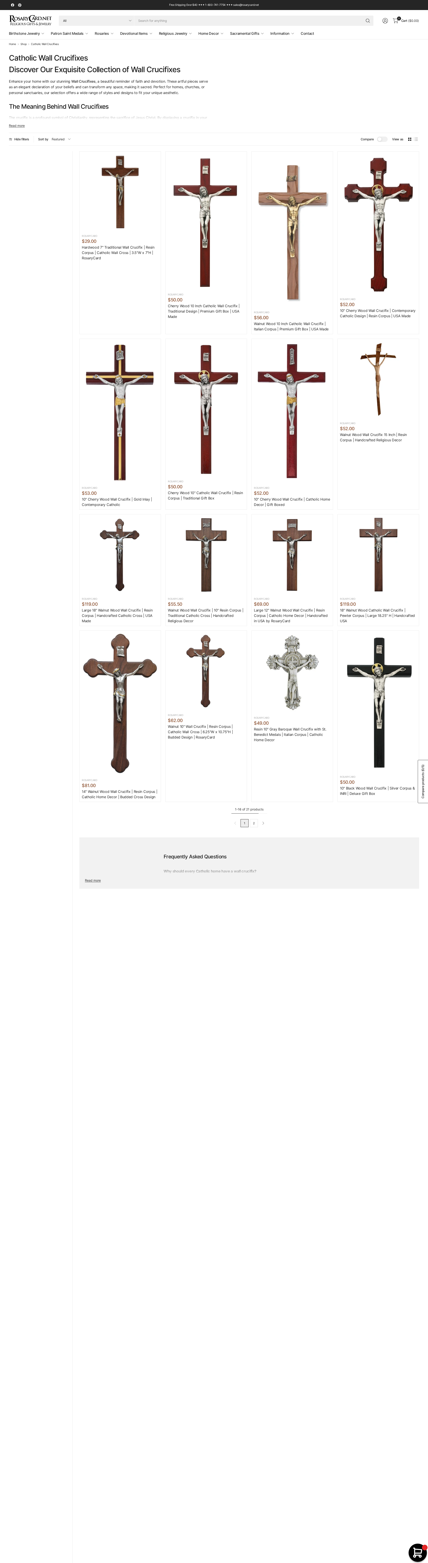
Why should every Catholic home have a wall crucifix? (210, 871)
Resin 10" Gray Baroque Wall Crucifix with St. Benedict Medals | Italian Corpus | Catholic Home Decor (290, 734)
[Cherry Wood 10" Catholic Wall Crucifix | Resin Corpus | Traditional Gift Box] (206, 408)
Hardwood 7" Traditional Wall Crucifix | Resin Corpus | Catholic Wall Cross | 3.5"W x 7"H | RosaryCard (118, 252)
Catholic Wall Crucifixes (45, 44)
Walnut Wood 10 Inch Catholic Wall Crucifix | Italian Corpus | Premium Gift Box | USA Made (291, 326)
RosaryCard (89, 235)
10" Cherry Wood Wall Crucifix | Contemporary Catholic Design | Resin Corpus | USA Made (378, 313)
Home (12, 44)
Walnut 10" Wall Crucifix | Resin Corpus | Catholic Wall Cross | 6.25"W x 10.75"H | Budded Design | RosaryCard (200, 731)
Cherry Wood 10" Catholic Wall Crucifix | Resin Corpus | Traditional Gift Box (205, 495)
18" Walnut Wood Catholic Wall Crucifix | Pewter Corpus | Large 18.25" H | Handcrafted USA (377, 615)
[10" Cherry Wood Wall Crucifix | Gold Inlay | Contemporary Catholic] (120, 412)
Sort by (43, 139)
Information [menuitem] (279, 33)
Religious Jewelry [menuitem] (173, 33)
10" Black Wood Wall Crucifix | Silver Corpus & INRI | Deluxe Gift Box (377, 791)
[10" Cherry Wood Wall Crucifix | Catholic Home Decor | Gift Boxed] (292, 412)
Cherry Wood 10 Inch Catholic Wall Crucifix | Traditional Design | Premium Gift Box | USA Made (204, 311)
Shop (24, 44)
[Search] (367, 21)
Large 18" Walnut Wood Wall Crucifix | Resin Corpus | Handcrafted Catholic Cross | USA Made (117, 615)
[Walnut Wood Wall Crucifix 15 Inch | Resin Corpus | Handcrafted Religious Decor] (378, 379)
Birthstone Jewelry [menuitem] (24, 33)
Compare (367, 139)
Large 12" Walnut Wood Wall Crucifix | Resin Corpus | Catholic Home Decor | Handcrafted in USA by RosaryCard (291, 615)
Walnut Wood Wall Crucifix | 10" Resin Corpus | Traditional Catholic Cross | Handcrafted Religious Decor (205, 615)
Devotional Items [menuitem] (134, 33)
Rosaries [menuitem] (102, 33)
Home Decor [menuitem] (208, 33)
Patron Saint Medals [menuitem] (67, 33)
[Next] (263, 823)
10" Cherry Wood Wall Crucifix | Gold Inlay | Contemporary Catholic (117, 502)
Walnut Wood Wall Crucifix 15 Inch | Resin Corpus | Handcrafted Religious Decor (373, 437)
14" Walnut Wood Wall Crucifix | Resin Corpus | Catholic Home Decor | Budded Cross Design (119, 794)
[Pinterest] (19, 5)
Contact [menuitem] (307, 33)
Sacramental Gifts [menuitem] (244, 33)
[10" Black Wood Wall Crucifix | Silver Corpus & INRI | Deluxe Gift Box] (378, 702)
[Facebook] (12, 5)
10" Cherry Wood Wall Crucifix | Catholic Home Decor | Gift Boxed (292, 502)
